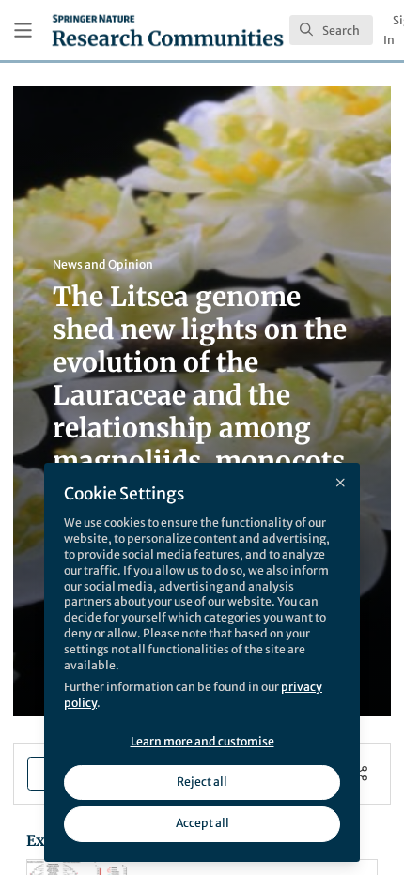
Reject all (202, 782)
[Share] (360, 773)
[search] (331, 30)
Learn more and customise (202, 741)
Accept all (202, 823)
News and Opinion (103, 264)
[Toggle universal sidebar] (23, 31)
